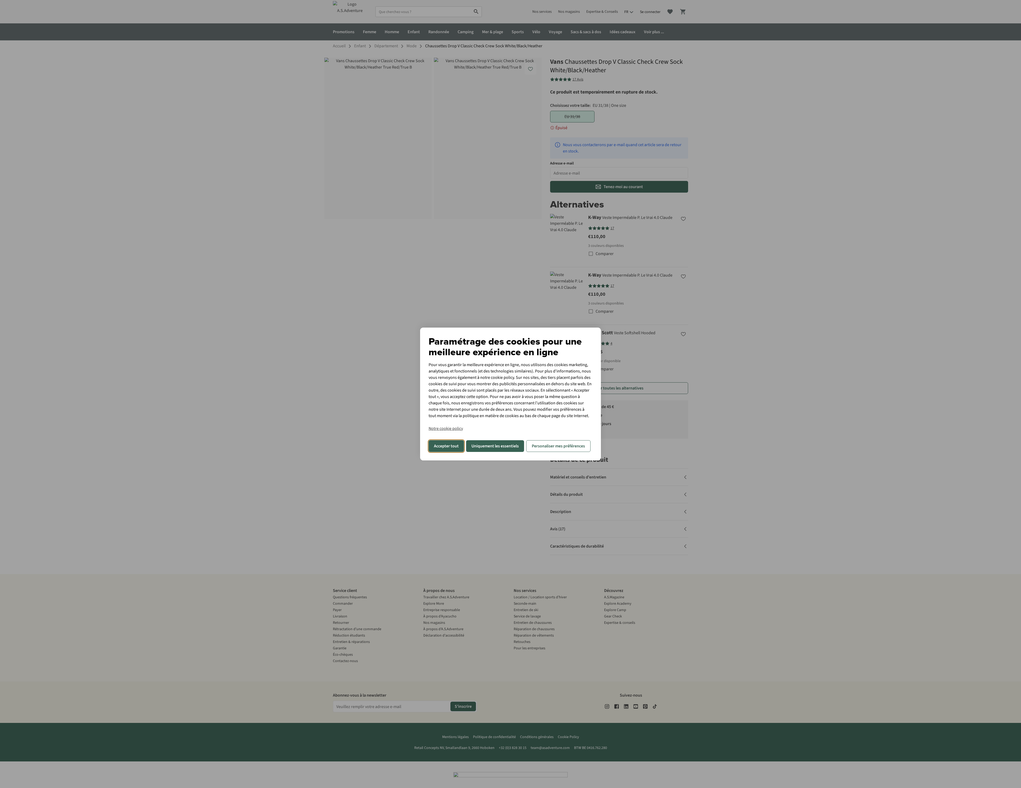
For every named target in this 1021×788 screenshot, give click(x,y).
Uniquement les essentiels (495, 446)
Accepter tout (446, 446)
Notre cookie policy (446, 428)
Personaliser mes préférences (558, 446)
